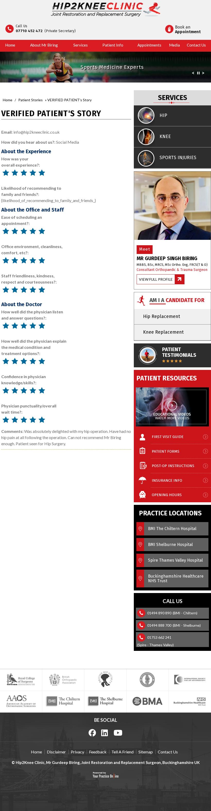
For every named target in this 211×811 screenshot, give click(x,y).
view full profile (156, 279)
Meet (144, 249)
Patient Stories (30, 100)
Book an (188, 29)
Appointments (149, 45)
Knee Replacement (163, 332)
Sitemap (145, 751)
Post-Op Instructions (173, 465)
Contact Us (196, 45)
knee (165, 136)
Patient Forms (165, 451)
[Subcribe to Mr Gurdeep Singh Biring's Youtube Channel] (117, 732)
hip (163, 115)
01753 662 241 (159, 637)
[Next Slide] (203, 74)
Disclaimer (56, 751)
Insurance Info (167, 480)
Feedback (98, 751)
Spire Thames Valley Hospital (175, 560)
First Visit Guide (167, 436)
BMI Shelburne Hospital (170, 544)
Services (80, 45)
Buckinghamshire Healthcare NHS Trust (176, 578)
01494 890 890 (159, 613)
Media (174, 45)
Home (10, 45)
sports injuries (178, 157)
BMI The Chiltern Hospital (172, 528)
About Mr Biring (44, 45)
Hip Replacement (161, 316)
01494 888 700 (159, 625)
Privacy (77, 751)
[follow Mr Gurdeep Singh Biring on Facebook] (92, 732)
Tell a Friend (122, 751)
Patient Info (112, 45)
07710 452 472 (29, 31)
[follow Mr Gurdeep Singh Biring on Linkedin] (104, 732)
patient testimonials (179, 352)
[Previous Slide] (193, 74)
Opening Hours (167, 495)
